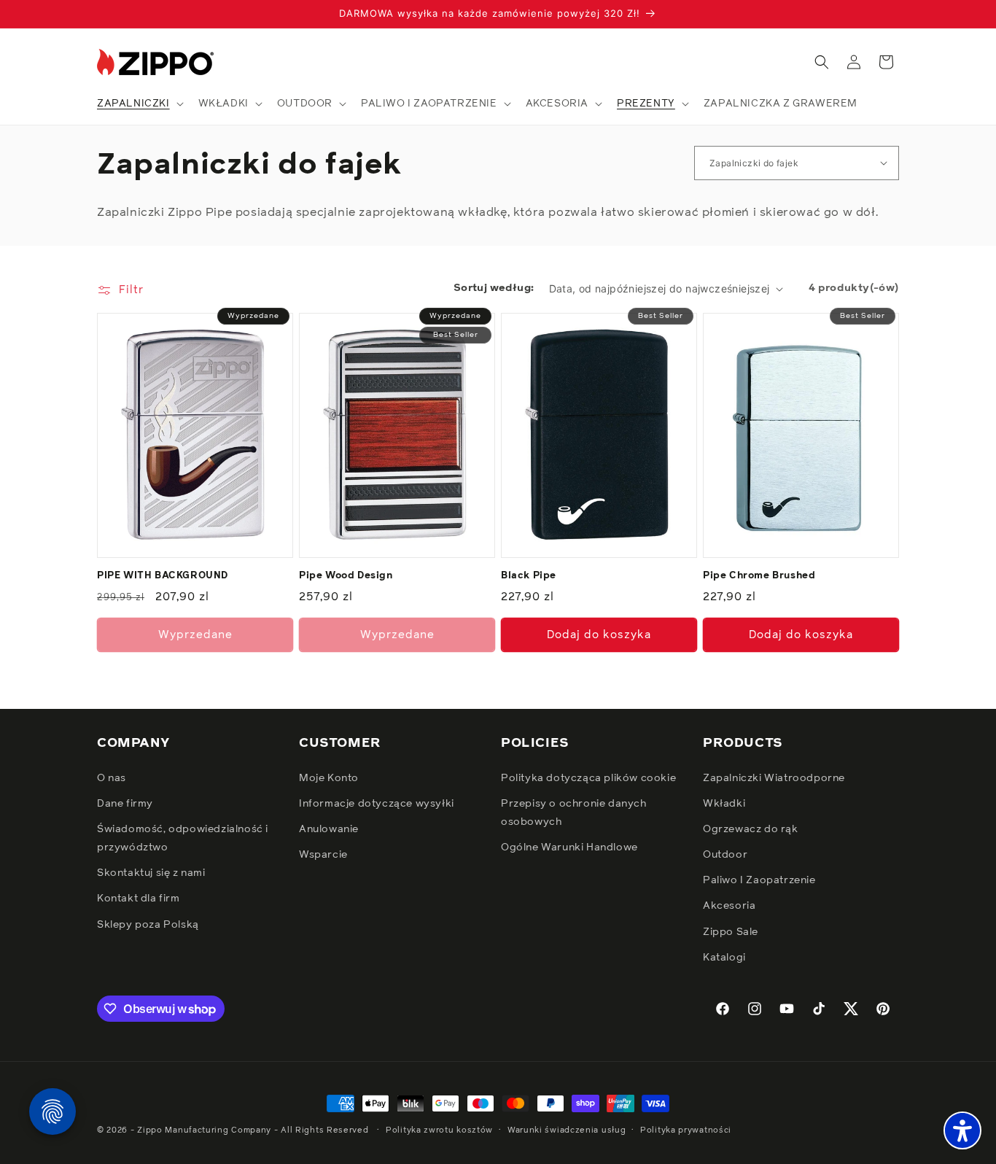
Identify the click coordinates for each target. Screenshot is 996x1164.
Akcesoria (729, 906)
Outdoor (725, 855)
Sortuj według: (494, 288)
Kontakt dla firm (138, 898)
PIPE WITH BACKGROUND (162, 576)
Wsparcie (323, 855)
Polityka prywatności (685, 1130)
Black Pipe (528, 576)
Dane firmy (125, 804)
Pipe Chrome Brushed (759, 576)
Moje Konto (329, 778)
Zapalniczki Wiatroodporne (774, 778)
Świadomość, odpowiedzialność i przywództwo (182, 838)
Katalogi (724, 957)
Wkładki (724, 804)
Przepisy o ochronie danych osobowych (574, 813)
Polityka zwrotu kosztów (439, 1130)
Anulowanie (329, 829)
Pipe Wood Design (346, 576)
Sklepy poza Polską (148, 925)
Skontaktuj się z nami (151, 873)
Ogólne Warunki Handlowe (569, 847)
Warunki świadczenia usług (566, 1130)
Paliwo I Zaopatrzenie (759, 880)
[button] (139, 103)
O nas (111, 778)
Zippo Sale (730, 932)
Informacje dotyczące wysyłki (376, 804)
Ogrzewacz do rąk (750, 829)
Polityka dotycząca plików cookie (588, 778)
